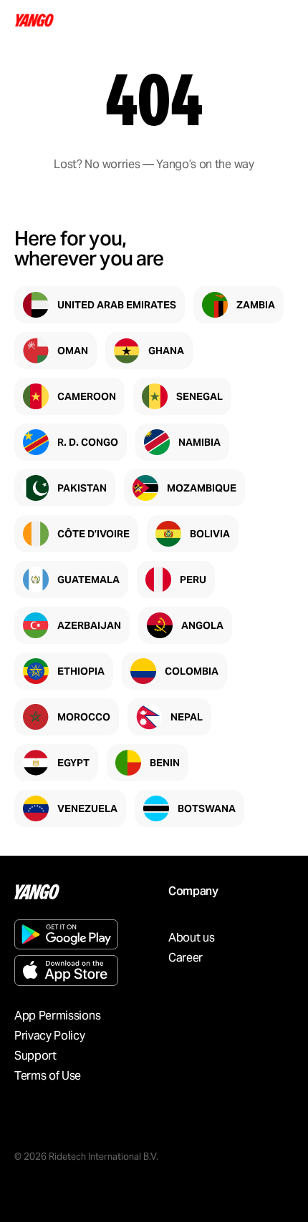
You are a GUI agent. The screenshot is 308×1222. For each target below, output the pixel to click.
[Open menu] (281, 20)
